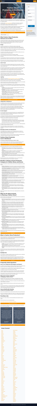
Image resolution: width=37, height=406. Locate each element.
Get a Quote (12, 14)
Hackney (14, 333)
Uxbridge (2, 337)
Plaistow (14, 365)
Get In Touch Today (12, 32)
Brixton (14, 341)
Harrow (2, 332)
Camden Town (3, 376)
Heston (2, 353)
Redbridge (14, 370)
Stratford (14, 356)
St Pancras (2, 386)
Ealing (2, 345)
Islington (2, 392)
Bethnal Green (15, 338)
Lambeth (14, 339)
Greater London (15, 378)
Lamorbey (14, 394)
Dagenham (14, 393)
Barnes (2, 370)
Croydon (14, 379)
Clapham (14, 332)
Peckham (14, 348)
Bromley (14, 354)
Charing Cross (3, 391)
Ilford (13, 380)
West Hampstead (3, 360)
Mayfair (2, 385)
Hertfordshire (14, 301)
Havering (14, 395)
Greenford (2, 339)
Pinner (1, 301)
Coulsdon (14, 386)
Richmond (2, 368)
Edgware (2, 338)
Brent (2, 354)
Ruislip (3, 301)
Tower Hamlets (15, 349)
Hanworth (2, 371)
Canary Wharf (15, 357)
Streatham (14, 347)
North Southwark (15, 330)
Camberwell (14, 340)
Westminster (2, 394)
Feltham (2, 363)
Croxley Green (6, 301)
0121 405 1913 (19, 1)
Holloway (2, 383)
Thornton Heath (15, 364)
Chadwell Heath (15, 387)
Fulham (2, 378)
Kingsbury (2, 346)
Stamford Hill (3, 399)
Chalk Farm (2, 375)
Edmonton (2, 400)
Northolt (2, 336)
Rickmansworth (10, 301)
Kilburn (2, 362)
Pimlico (2, 393)
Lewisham (14, 371)
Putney (2, 384)
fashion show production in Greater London (13, 78)
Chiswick (2, 361)
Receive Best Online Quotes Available (12, 99)
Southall (2, 344)
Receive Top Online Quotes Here (13, 144)
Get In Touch (12, 260)
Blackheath (14, 373)
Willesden (2, 355)
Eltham (14, 385)
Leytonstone (14, 355)
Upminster (14, 401)
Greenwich (14, 363)
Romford (14, 396)
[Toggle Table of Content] (7, 34)
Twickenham (3, 369)
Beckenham (14, 381)
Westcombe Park (15, 377)
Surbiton (14, 331)
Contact (35, 1)
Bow (13, 346)
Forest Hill (14, 362)
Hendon (2, 352)
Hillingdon (2, 347)
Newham (14, 372)
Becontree (14, 388)
